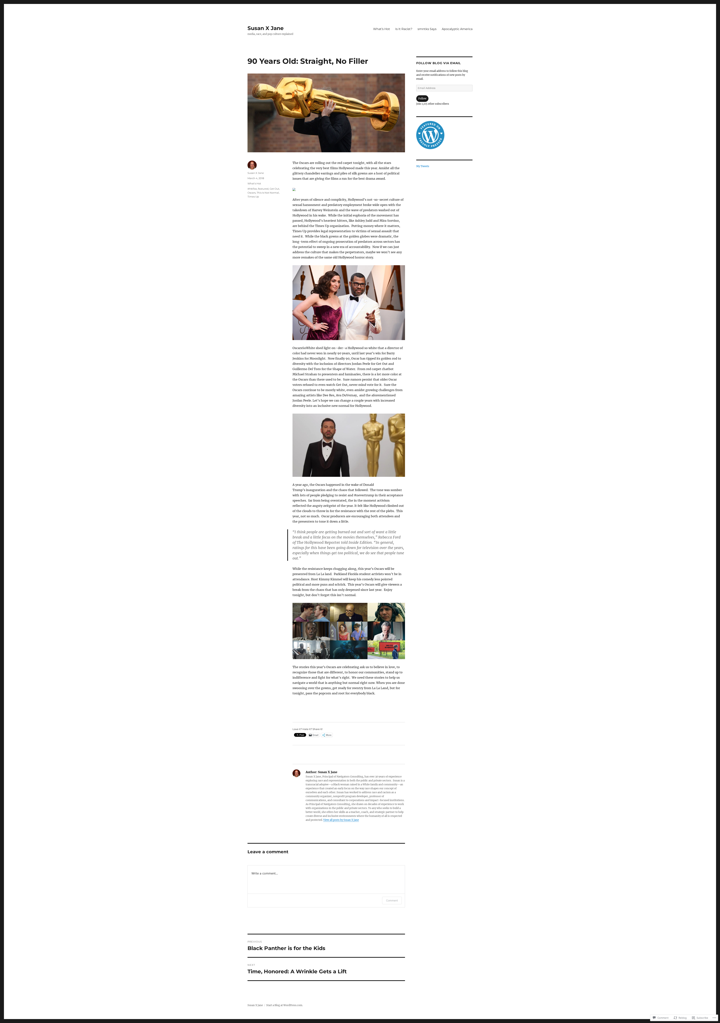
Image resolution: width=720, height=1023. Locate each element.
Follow (422, 98)
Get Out (274, 188)
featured (263, 188)
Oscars (252, 192)
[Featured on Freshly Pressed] (430, 135)
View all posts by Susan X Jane (341, 820)
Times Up (253, 196)
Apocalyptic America (457, 29)
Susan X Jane (266, 28)
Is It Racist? (403, 29)
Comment (392, 900)
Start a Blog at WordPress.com (284, 1005)
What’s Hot (381, 29)
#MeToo (252, 188)
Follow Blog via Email (438, 63)
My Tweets (422, 166)
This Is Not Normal (268, 192)
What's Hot (254, 183)
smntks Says (427, 29)
